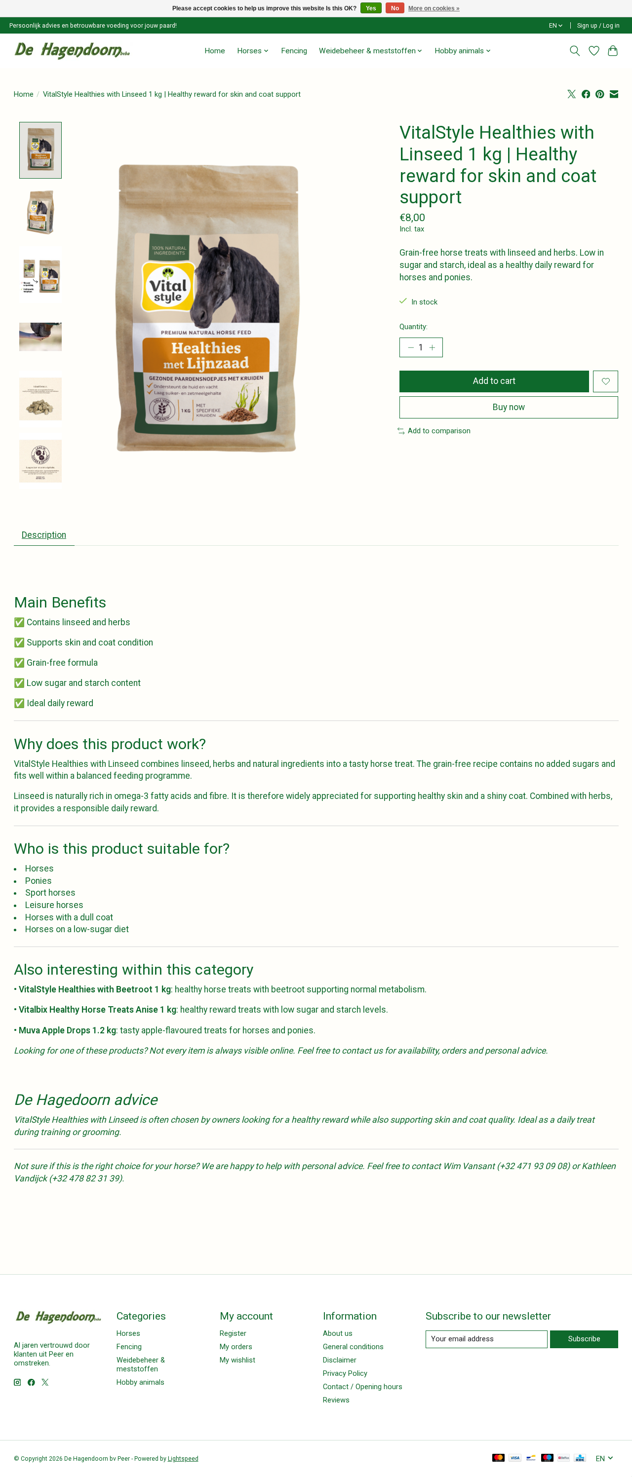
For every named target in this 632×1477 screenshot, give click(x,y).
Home (214, 50)
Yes (371, 8)
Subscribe (584, 1338)
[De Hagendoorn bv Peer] (72, 50)
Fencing (294, 50)
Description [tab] (44, 535)
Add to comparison (439, 430)
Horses (128, 1333)
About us (338, 1333)
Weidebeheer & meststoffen (141, 1364)
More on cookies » (434, 8)
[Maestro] (547, 1458)
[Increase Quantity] (432, 347)
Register (233, 1333)
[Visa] (515, 1458)
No (395, 8)
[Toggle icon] (574, 51)
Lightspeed (183, 1458)
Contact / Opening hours (362, 1386)
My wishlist (237, 1360)
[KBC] (580, 1458)
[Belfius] (563, 1458)
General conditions (353, 1346)
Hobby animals (140, 1382)
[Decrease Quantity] (411, 347)
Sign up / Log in (598, 25)
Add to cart (494, 381)
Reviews (336, 1400)
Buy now (509, 407)
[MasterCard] (498, 1458)
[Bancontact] (531, 1458)
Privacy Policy (345, 1373)
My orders (236, 1346)
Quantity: (413, 326)
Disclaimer (339, 1360)
